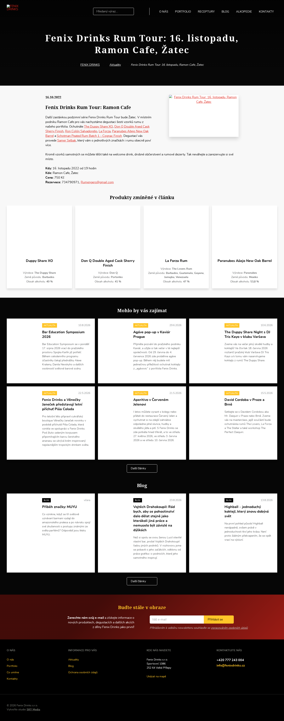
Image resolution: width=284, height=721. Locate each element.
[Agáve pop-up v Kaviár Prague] (116, 333)
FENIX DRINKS (90, 64)
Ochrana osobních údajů (83, 672)
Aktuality (115, 64)
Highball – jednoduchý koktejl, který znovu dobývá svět (246, 511)
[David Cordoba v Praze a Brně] (207, 401)
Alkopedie (244, 11)
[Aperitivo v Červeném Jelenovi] (116, 401)
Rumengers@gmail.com (97, 182)
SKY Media (33, 709)
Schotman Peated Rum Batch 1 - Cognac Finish (89, 135)
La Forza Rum (176, 261)
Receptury (206, 11)
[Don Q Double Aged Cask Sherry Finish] (107, 232)
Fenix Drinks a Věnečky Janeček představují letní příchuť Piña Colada (62, 404)
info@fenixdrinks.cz (231, 665)
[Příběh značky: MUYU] (24, 508)
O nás (163, 11)
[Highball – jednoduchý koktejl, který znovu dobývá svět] (207, 508)
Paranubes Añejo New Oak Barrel (245, 261)
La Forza (105, 131)
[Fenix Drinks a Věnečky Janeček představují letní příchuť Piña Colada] (24, 401)
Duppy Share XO (39, 261)
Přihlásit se (215, 619)
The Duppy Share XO (98, 126)
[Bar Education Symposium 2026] (24, 333)
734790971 (70, 182)
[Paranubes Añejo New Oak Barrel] (244, 232)
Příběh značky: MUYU (59, 507)
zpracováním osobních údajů (229, 627)
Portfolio (183, 11)
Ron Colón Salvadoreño (81, 131)
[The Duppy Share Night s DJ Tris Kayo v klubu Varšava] (207, 333)
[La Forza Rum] (176, 232)
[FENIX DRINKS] (18, 11)
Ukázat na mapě (156, 676)
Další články (138, 468)
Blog (225, 11)
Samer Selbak (66, 140)
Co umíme (13, 672)
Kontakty (266, 11)
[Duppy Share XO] (39, 232)
